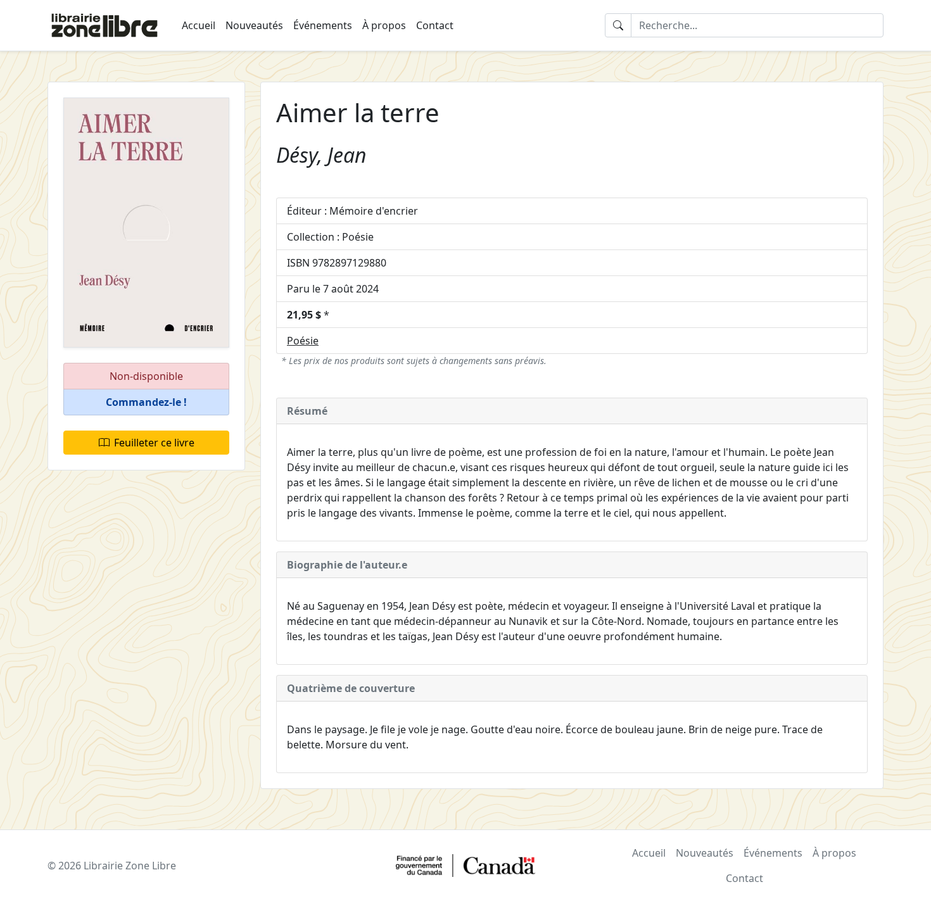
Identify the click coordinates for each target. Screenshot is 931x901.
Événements (322, 25)
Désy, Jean (321, 154)
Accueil (198, 25)
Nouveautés (254, 25)
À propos (384, 25)
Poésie (303, 341)
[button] (146, 402)
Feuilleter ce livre (154, 443)
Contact (434, 25)
